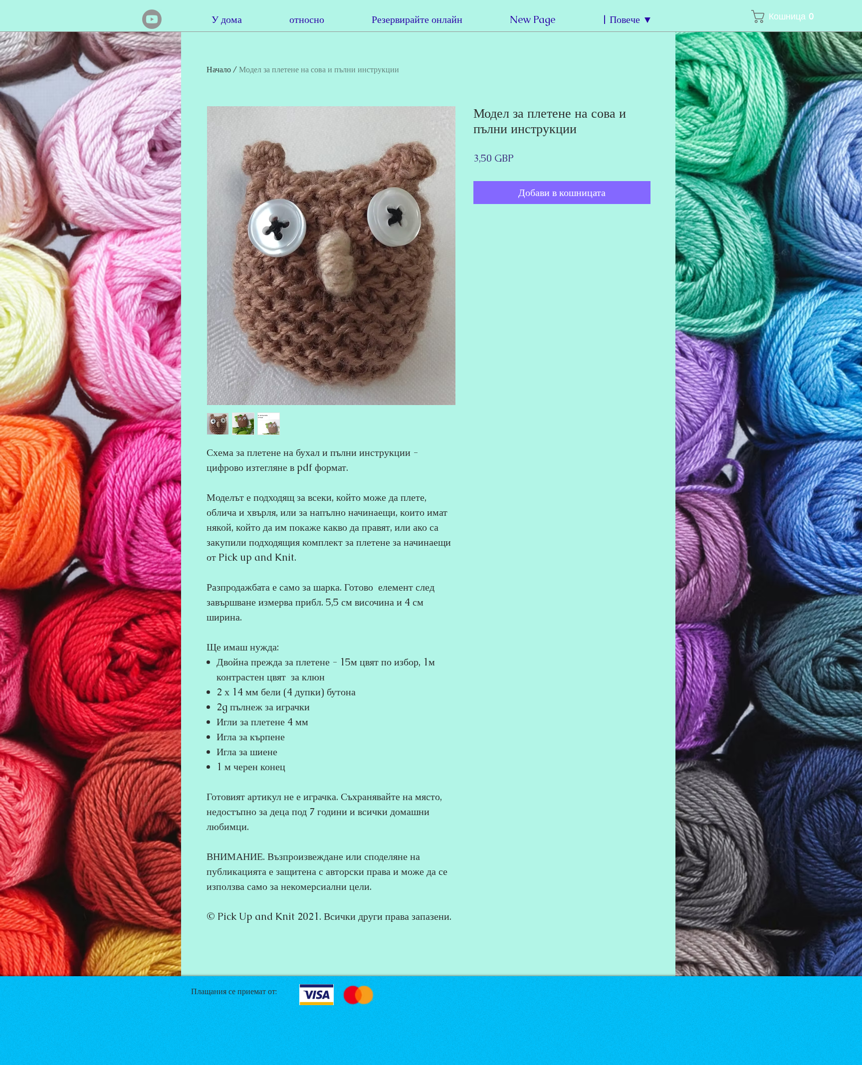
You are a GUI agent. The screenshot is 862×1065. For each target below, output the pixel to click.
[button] (775, 16)
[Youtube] (152, 19)
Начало (219, 69)
